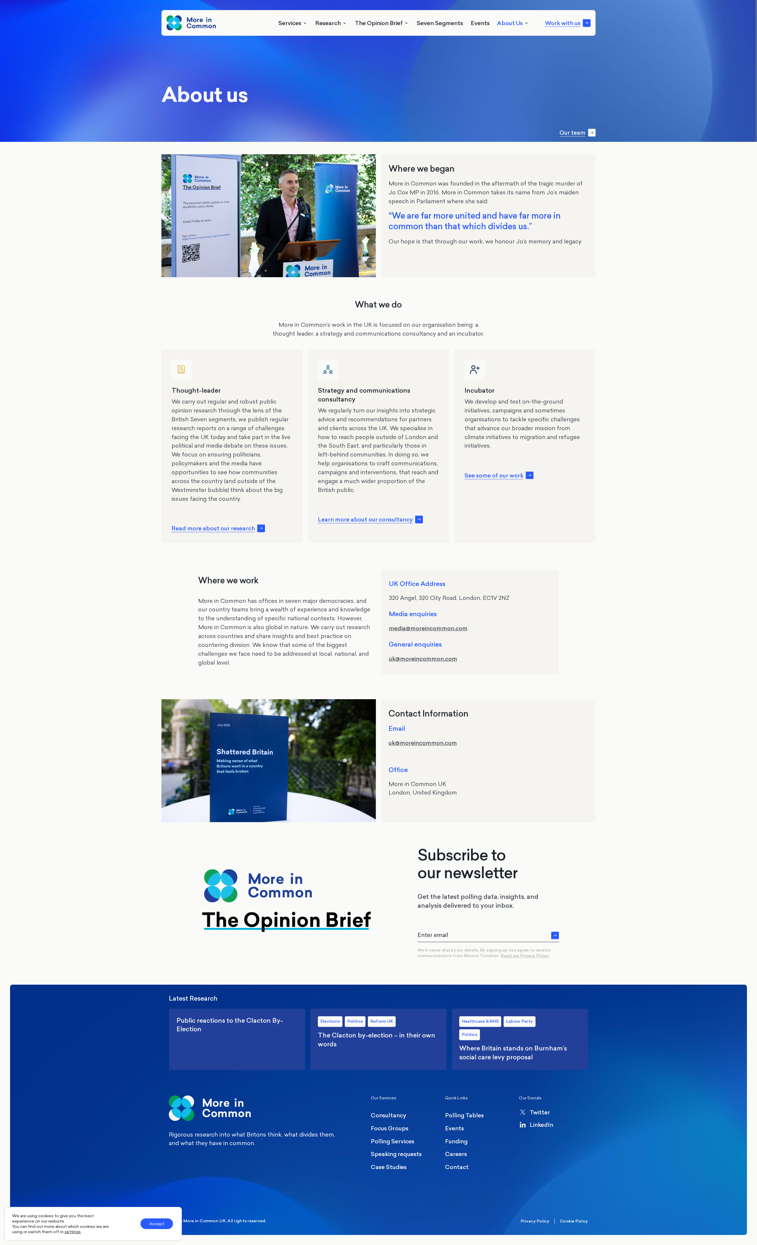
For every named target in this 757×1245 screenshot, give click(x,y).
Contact (457, 1167)
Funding (456, 1141)
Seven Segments (440, 23)
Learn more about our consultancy (365, 519)
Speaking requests (396, 1154)
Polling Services (392, 1141)
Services (289, 23)
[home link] (191, 22)
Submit (555, 935)
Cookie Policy (574, 1221)
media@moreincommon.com (428, 628)
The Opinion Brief (379, 23)
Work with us (562, 23)
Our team (572, 133)
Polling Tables (464, 1115)
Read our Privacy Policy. (525, 956)
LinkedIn (541, 1125)
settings (72, 1231)
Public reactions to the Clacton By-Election (237, 1039)
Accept (156, 1223)
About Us (510, 23)
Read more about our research (213, 528)
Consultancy (388, 1115)
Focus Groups (389, 1128)
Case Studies (389, 1167)
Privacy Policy (535, 1221)
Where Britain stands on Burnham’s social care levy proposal (520, 1039)
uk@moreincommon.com (423, 659)
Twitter (540, 1112)
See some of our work (493, 475)
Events (480, 23)
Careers (456, 1154)
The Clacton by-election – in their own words (378, 1039)
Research (328, 23)
